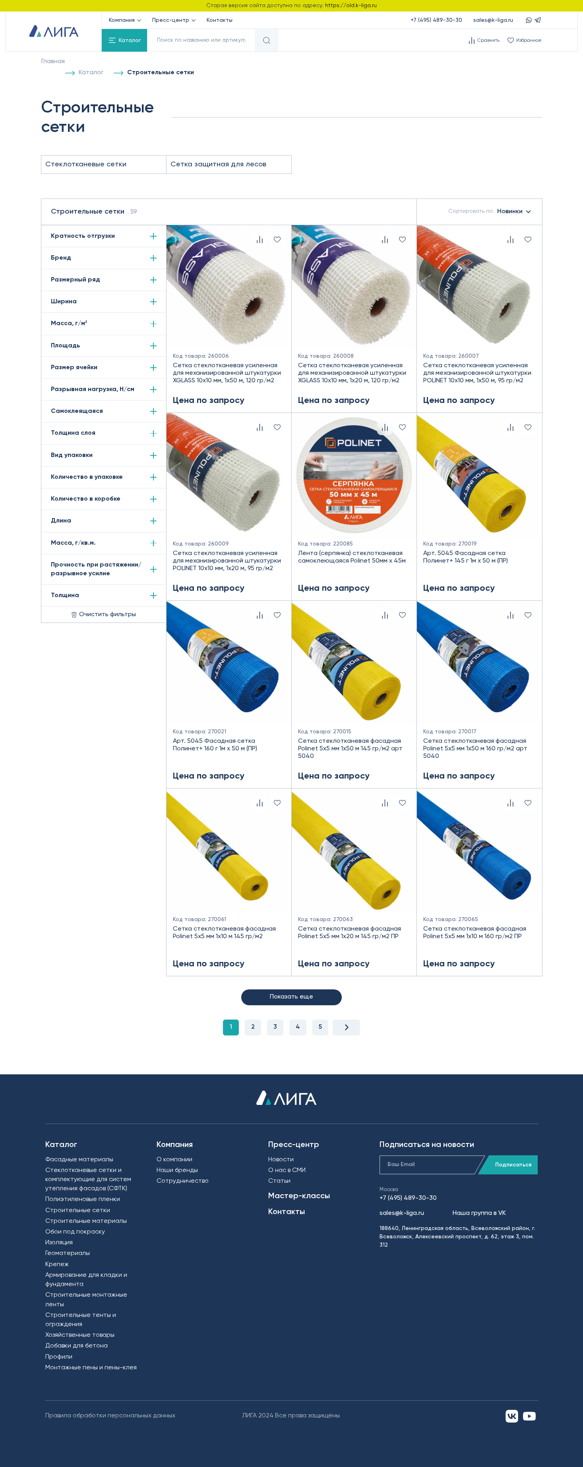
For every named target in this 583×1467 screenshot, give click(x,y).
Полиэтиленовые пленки (82, 1199)
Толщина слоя (73, 433)
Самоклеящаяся (77, 411)
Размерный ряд (75, 280)
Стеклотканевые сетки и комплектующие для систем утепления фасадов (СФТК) (88, 1179)
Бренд (61, 258)
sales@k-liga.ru (493, 20)
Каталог (130, 40)
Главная (53, 61)
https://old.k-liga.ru (351, 5)
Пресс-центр (170, 20)
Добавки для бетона (76, 1346)
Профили (58, 1357)
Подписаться (513, 1165)
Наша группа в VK (479, 1213)
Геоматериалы (67, 1253)
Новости (281, 1160)
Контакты (219, 20)
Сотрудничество (183, 1181)
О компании (174, 1160)
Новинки (485, 211)
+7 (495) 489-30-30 (436, 20)
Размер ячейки (74, 367)
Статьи (279, 1181)
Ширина (64, 302)
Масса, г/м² (69, 323)
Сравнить (488, 40)
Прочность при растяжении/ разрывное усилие (96, 569)
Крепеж (57, 1264)
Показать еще (291, 997)
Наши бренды (177, 1170)
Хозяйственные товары (79, 1335)
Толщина (65, 595)
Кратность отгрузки (83, 236)
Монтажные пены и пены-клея (91, 1368)
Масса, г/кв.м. (73, 543)
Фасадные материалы (79, 1160)
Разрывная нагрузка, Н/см (92, 389)
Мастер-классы (299, 1196)
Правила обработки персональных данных (110, 1416)
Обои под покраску (75, 1232)
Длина (61, 521)
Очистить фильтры (107, 614)
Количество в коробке (85, 499)
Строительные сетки (77, 1210)
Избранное (529, 40)
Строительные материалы (86, 1221)
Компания (122, 20)
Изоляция (59, 1243)
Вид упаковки (72, 455)
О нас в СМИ (287, 1170)
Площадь (65, 346)
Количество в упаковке (87, 477)
